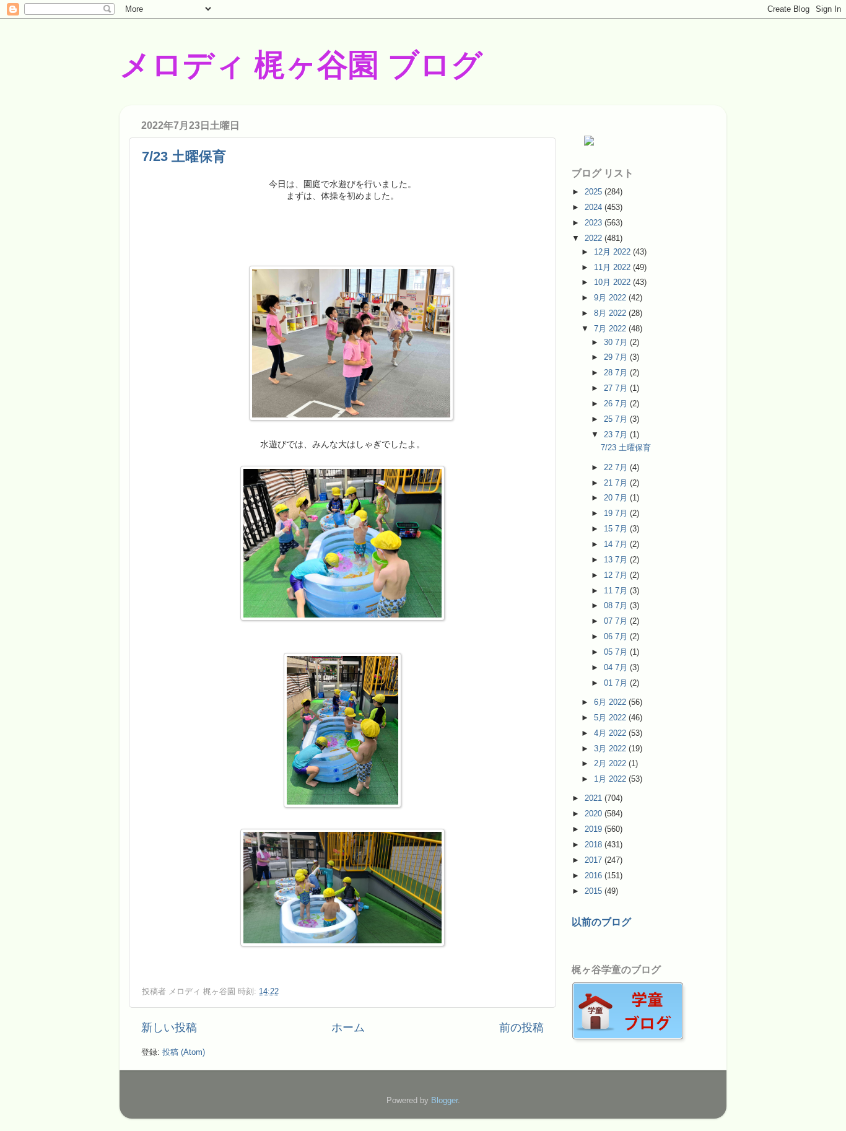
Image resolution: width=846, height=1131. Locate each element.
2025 (594, 191)
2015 (594, 891)
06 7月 (617, 636)
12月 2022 (613, 251)
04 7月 (617, 667)
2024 (594, 207)
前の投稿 (521, 1027)
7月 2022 (611, 328)
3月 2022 (611, 748)
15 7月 (617, 528)
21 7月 (617, 482)
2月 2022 (611, 763)
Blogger (444, 1100)
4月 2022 (611, 733)
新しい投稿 (169, 1027)
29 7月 (617, 357)
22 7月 (617, 467)
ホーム (348, 1027)
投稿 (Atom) (183, 1052)
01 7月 (617, 683)
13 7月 (617, 559)
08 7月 (617, 605)
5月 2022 (611, 717)
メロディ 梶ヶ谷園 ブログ (301, 65)
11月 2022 (613, 267)
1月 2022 (611, 779)
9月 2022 (611, 297)
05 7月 (617, 652)
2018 (594, 844)
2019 (594, 829)
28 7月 (617, 372)
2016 (594, 875)
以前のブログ (601, 922)
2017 (594, 860)
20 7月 (617, 497)
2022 (594, 238)
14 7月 (617, 544)
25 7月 (617, 419)
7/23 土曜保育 (184, 156)
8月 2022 (611, 313)
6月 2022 (611, 702)
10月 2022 (613, 282)
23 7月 (617, 434)
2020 (594, 813)
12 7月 (617, 575)
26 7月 (617, 403)
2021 (594, 798)
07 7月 (617, 621)
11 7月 (617, 590)
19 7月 (617, 513)
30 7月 (617, 342)
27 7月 (617, 388)
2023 (594, 222)
